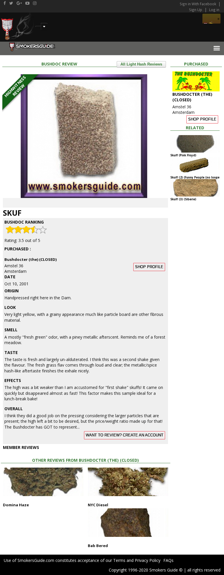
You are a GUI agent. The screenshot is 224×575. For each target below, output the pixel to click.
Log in (214, 9)
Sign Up (195, 9)
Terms (119, 560)
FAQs (168, 560)
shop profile (149, 267)
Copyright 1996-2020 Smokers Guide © (146, 570)
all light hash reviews (141, 64)
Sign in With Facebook (198, 3)
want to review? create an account (124, 435)
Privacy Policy (147, 560)
